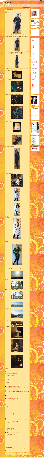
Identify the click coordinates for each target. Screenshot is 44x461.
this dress (24, 51)
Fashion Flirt (8, 398)
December (33, 53)
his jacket (26, 51)
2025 (32, 40)
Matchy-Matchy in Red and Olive (34, 80)
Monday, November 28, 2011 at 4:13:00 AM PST (13, 390)
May (32, 86)
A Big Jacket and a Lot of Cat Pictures (34, 78)
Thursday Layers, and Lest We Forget (34, 72)
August (33, 83)
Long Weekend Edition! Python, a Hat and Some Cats (34, 70)
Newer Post (6, 453)
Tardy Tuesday (33, 74)
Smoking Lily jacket (14, 36)
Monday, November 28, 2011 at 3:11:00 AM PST (15, 386)
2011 (32, 52)
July (32, 84)
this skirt (7, 216)
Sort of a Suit (33, 79)
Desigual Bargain (34, 60)
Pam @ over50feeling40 (9, 386)
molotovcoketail (23, 459)
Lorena (7, 432)
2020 (32, 44)
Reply (7, 376)
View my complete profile (33, 24)
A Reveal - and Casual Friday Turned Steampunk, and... (34, 76)
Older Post (28, 453)
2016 (32, 48)
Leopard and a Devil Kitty (34, 61)
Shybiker (7, 390)
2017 (32, 47)
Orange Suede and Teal (34, 73)
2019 (32, 45)
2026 (32, 39)
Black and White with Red (34, 65)
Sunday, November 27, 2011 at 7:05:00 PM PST (13, 373)
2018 (32, 46)
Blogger (28, 459)
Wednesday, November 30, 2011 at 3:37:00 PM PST (13, 432)
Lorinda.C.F (8, 373)
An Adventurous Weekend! (33, 58)
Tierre (8, 34)
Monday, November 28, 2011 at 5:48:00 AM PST (13, 398)
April (32, 87)
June (32, 85)
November (33, 54)
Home (17, 453)
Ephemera (7, 2)
